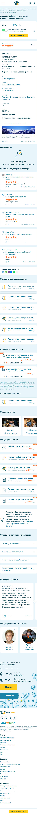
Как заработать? (5, 803)
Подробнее (9, 696)
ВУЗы (1, 800)
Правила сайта (4, 762)
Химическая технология (11, 85)
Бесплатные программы (7, 737)
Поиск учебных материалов (8, 786)
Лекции (2, 795)
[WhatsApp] (6, 272)
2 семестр (14, 97)
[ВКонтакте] (11, 272)
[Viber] (8, 272)
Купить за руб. (18, 35)
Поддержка (4, 776)
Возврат (2, 769)
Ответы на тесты (5, 793)
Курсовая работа (8, 79)
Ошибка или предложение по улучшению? (13, 123)
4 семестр (30, 97)
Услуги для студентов (7, 788)
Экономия (3, 742)
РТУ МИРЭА (9, 90)
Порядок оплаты (5, 766)
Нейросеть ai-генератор (7, 791)
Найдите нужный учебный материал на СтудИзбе (19, 523)
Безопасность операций (7, 771)
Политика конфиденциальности (10, 764)
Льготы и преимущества (7, 745)
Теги (1, 754)
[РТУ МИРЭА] (3, 363)
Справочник (4, 750)
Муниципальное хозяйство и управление (19, 234)
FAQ (1, 752)
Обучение (9, 687)
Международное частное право (16, 197)
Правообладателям (6, 774)
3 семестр (22, 97)
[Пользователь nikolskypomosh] (4, 363)
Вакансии (3, 778)
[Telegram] (3, 272)
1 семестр (5, 97)
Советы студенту (5, 740)
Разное (2, 747)
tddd (6, 141)
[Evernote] (14, 272)
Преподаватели (5, 798)
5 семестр (6, 99)
